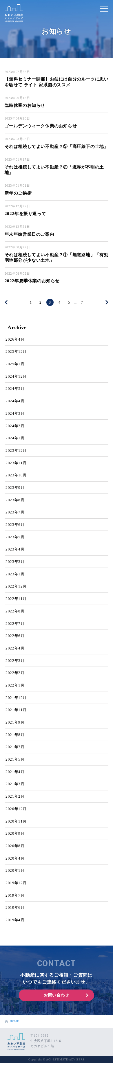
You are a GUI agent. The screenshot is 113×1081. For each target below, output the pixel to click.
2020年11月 (16, 821)
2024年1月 (15, 438)
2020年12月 (16, 809)
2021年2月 (15, 796)
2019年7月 (15, 895)
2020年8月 (15, 846)
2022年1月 (15, 685)
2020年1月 (15, 870)
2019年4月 (15, 920)
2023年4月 (15, 549)
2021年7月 (15, 747)
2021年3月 (15, 784)
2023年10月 (16, 475)
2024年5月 (15, 388)
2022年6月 (15, 636)
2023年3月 (15, 561)
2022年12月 (16, 586)
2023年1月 (15, 574)
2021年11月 (16, 710)
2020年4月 (15, 858)
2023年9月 (15, 487)
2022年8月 (15, 611)
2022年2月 (15, 673)
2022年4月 (15, 648)
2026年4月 (15, 339)
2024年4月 (15, 401)
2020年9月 (15, 833)
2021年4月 (15, 772)
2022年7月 (15, 623)
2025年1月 (15, 364)
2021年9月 (15, 722)
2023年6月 (15, 524)
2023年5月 (15, 537)
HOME (13, 1021)
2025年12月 (16, 351)
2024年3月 (15, 413)
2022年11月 (16, 599)
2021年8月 (15, 735)
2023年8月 (15, 500)
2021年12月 (16, 697)
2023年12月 (16, 450)
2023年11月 (16, 463)
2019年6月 (15, 907)
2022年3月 (15, 660)
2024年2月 (15, 426)
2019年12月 (16, 883)
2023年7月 (15, 512)
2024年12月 (16, 376)
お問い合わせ (56, 995)
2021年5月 (15, 759)
